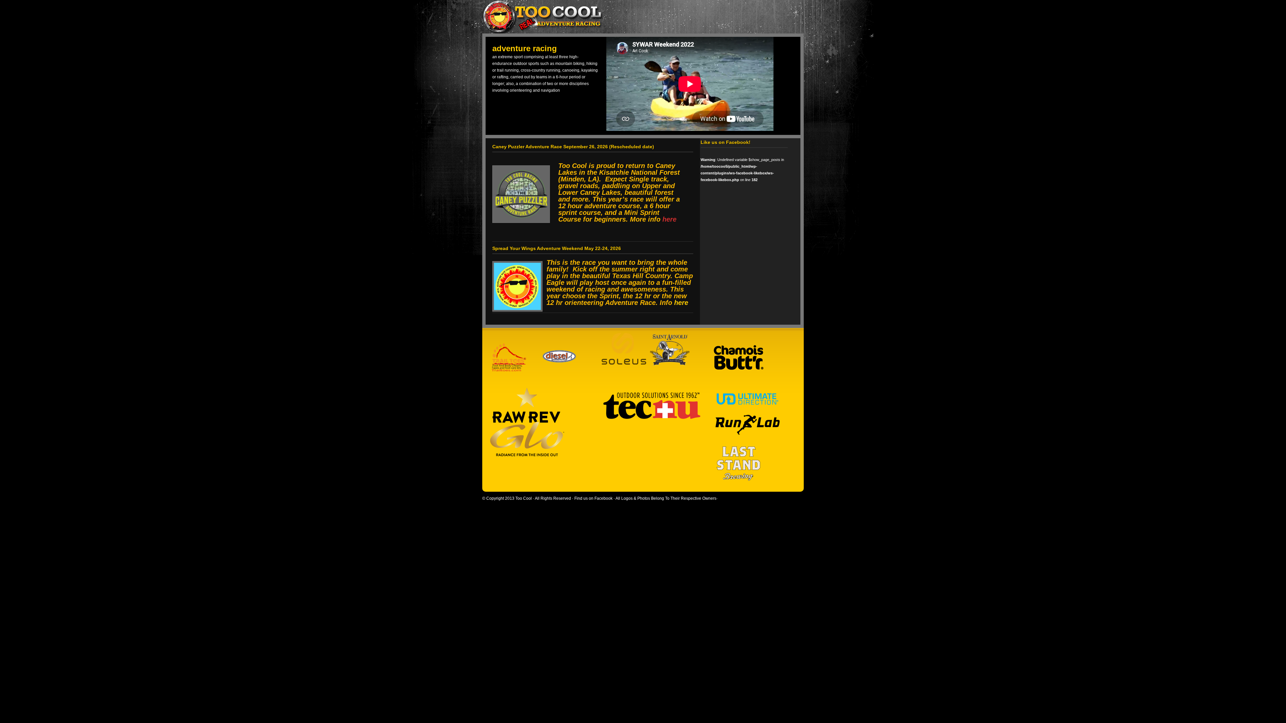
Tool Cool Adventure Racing (639, 16)
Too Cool (523, 498)
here (681, 302)
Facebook (603, 498)
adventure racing (524, 48)
